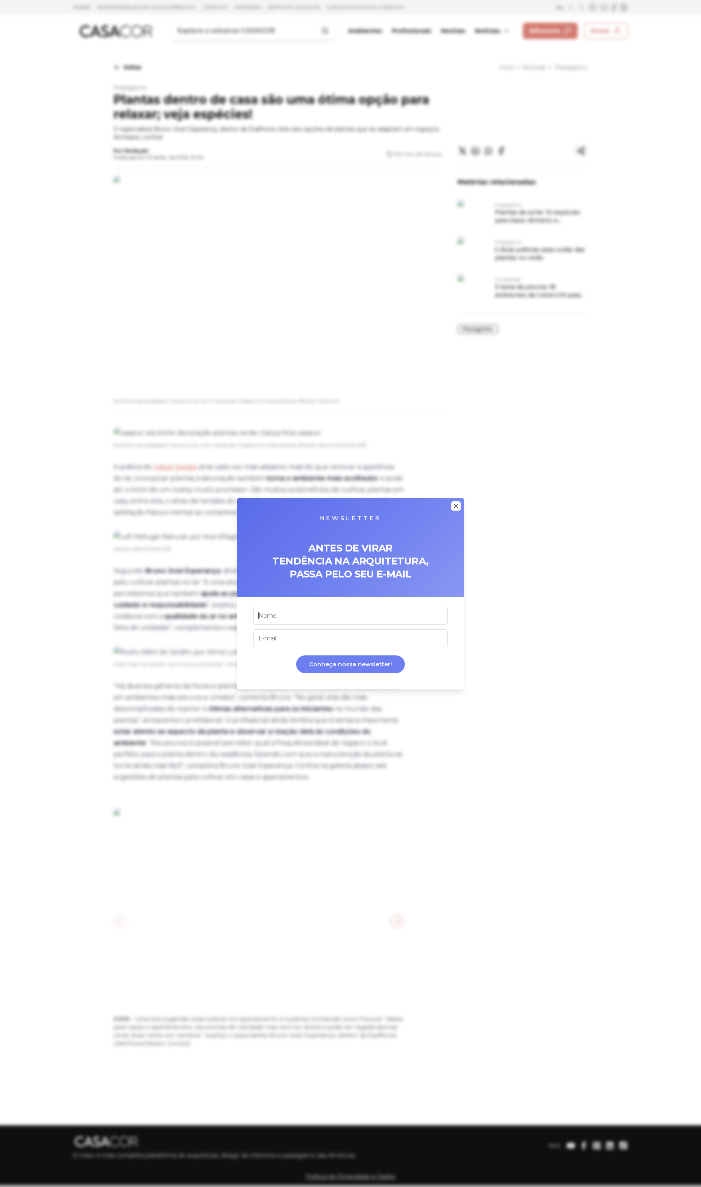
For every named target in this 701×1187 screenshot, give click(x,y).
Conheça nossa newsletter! (350, 664)
